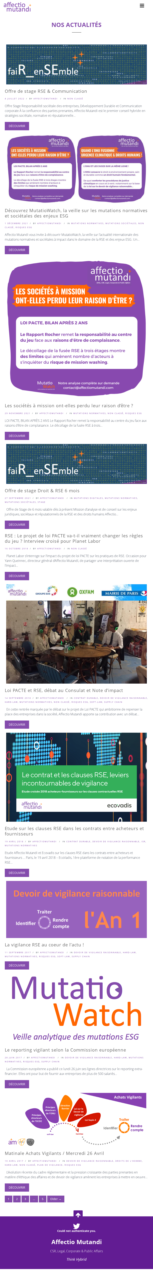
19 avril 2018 (14, 841)
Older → (55, 1199)
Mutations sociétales (120, 223)
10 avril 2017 (14, 1160)
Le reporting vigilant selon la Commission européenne (65, 1050)
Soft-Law (96, 702)
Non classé (75, 98)
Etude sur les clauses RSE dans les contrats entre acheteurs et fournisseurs (74, 831)
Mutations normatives (87, 223)
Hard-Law (11, 702)
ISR (143, 841)
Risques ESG (24, 227)
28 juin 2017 (13, 1057)
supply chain (113, 702)
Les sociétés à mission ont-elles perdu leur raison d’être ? (69, 405)
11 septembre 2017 (18, 952)
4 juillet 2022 (15, 98)
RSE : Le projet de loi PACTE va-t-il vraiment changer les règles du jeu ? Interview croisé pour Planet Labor (74, 538)
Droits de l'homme (128, 1160)
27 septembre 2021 (18, 498)
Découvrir (17, 126)
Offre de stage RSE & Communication (46, 91)
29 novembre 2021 (17, 413)
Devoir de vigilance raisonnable (123, 698)
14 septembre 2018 (18, 698)
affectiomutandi (45, 98)
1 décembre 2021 (16, 223)
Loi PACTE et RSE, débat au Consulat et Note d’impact (64, 690)
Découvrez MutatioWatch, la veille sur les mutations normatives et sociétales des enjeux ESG (76, 213)
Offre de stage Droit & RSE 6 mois (42, 490)
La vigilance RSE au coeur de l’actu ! (44, 945)
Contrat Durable (86, 698)
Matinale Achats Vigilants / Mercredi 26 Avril (54, 1153)
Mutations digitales (88, 498)
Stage (42, 502)
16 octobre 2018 (16, 548)
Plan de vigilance (50, 1164)
